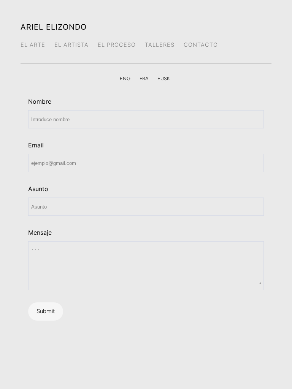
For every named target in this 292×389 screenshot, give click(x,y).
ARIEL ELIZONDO (54, 27)
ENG (125, 78)
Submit (45, 311)
